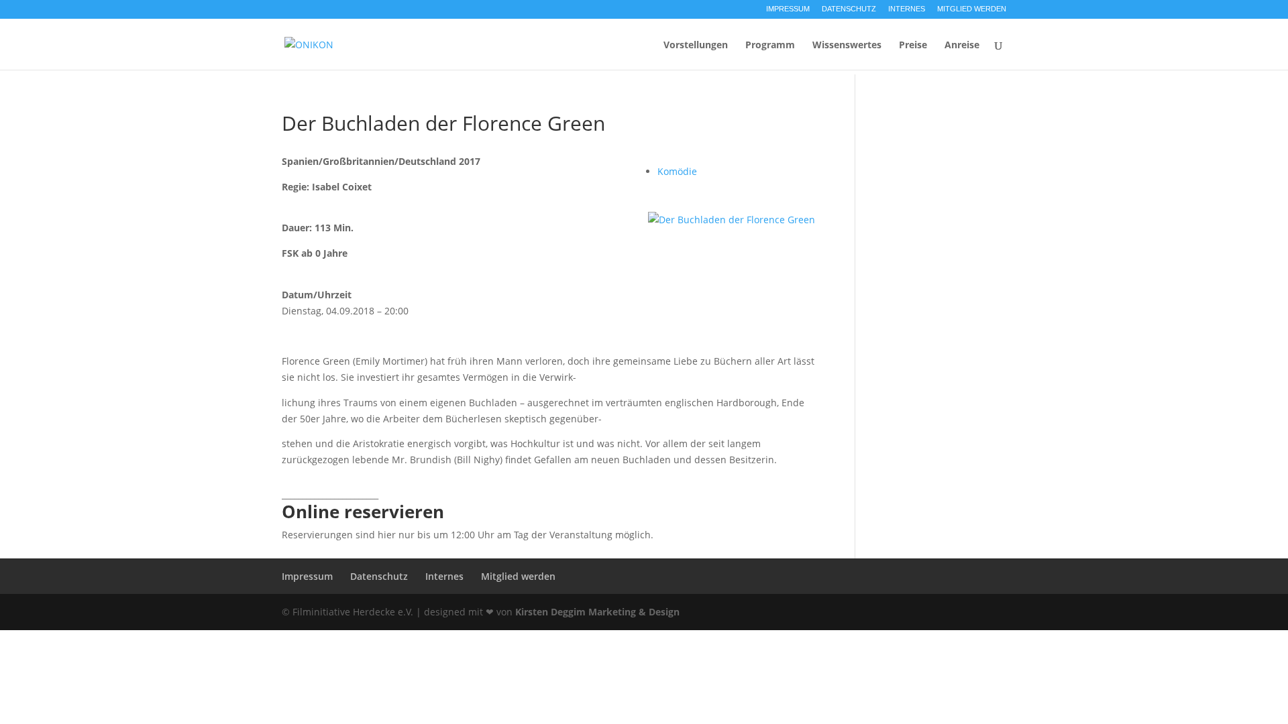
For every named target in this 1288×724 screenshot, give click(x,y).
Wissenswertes (846, 45)
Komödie (677, 171)
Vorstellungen (695, 45)
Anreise (962, 45)
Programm (770, 45)
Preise (913, 45)
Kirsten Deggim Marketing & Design (597, 611)
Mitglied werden (971, 9)
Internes (906, 9)
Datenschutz (849, 9)
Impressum (788, 9)
